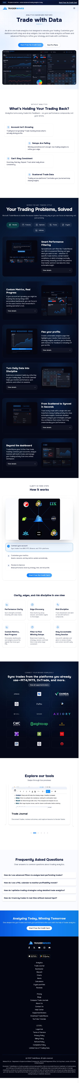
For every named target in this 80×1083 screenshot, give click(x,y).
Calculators (39, 981)
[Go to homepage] (13, 8)
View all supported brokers (39, 685)
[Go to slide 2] (34, 833)
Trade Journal (39, 966)
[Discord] (49, 948)
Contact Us (39, 1006)
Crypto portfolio (39, 985)
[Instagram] (44, 948)
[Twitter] (34, 948)
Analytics (39, 963)
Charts (39, 975)
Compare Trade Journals (39, 1000)
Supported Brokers (39, 1013)
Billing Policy (39, 1039)
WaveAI (39, 972)
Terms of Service (39, 1032)
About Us (39, 1003)
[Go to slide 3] (38, 833)
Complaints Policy (39, 1045)
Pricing (39, 994)
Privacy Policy (39, 1035)
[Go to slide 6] (47, 833)
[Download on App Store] (32, 956)
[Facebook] (29, 948)
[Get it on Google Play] (45, 956)
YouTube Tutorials (39, 1019)
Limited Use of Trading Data (39, 1048)
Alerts (39, 978)
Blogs (39, 997)
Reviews (39, 988)
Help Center (39, 1010)
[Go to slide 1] (31, 833)
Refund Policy (39, 1042)
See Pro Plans (52, 45)
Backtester (39, 969)
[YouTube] (39, 948)
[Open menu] (74, 8)
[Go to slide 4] (41, 833)
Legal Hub (39, 1029)
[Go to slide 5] (44, 833)
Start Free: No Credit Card (30, 45)
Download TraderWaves (39, 1016)
